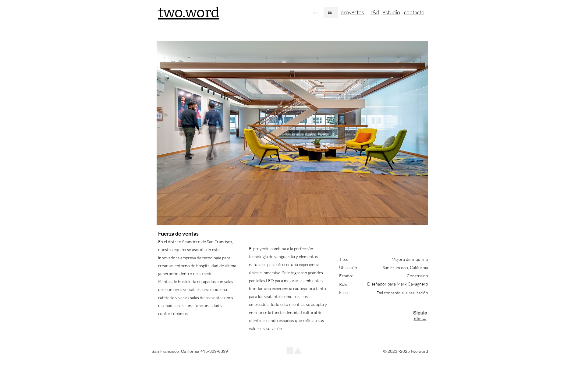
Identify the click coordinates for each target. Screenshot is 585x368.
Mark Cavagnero (412, 283)
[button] (292, 133)
